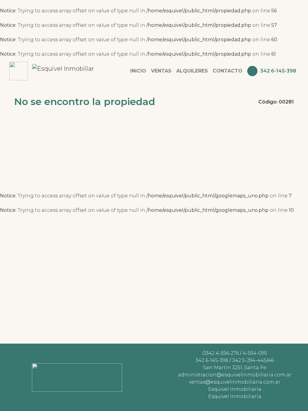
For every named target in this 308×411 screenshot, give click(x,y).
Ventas (161, 71)
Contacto (227, 71)
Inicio (138, 71)
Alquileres (192, 71)
